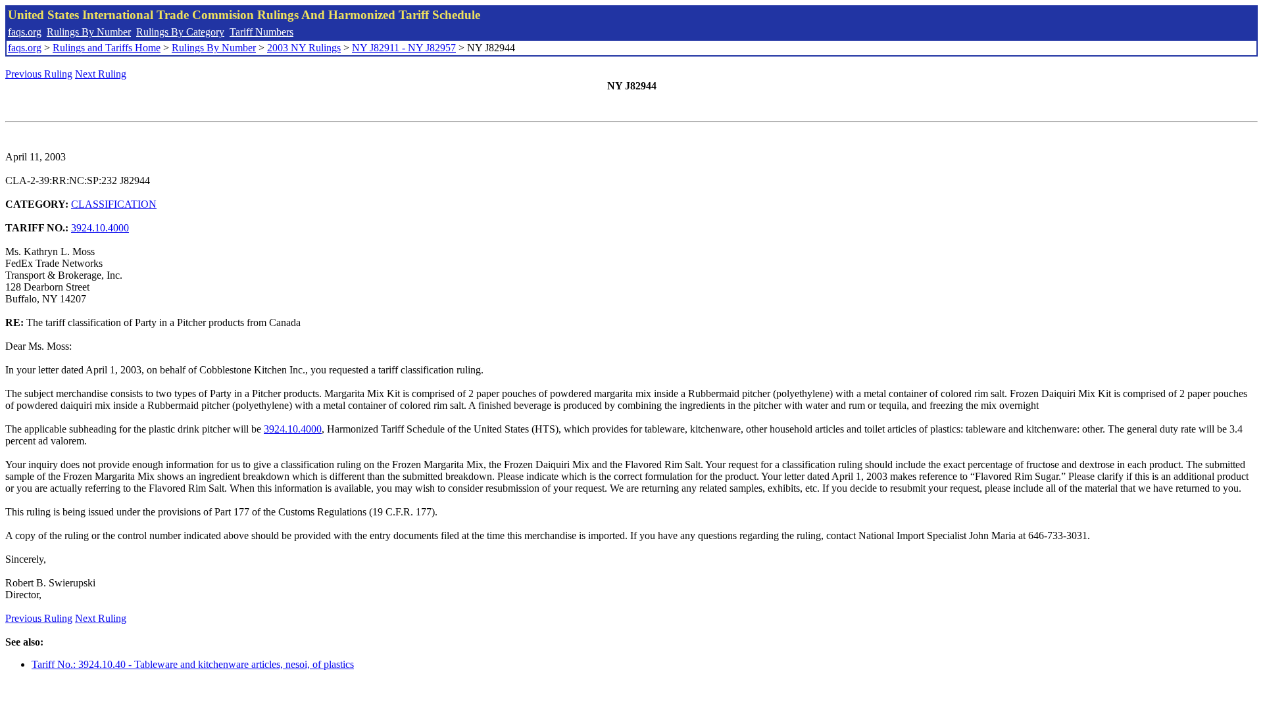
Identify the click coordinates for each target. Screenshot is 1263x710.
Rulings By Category (180, 31)
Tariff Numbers (261, 31)
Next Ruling (100, 74)
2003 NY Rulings (304, 47)
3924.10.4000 (100, 227)
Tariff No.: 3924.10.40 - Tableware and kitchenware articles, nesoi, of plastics (193, 664)
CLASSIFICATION (114, 204)
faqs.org (24, 31)
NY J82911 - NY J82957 (404, 47)
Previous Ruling (38, 74)
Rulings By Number (89, 31)
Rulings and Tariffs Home (107, 47)
